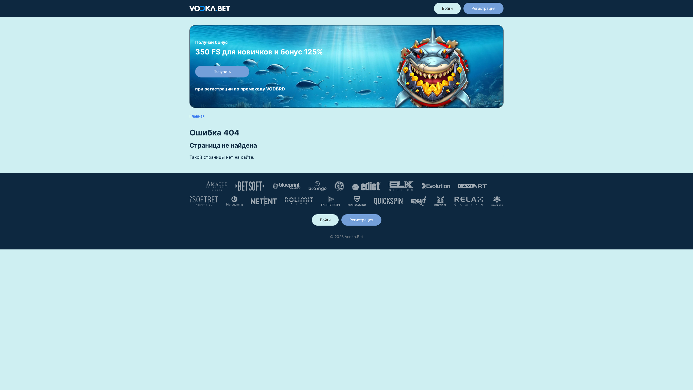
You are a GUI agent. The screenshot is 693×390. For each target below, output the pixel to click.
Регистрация (483, 8)
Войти (447, 8)
